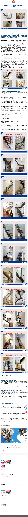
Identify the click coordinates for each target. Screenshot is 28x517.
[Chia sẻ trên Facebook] (12, 445)
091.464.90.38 (4, 457)
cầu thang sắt (19, 447)
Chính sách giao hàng (13, 492)
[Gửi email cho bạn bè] (14, 445)
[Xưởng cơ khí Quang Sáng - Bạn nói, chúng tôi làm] (14, 1)
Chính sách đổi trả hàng (4, 495)
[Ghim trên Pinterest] (15, 445)
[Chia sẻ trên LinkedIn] (17, 445)
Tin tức (14, 4)
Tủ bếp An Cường (5, 476)
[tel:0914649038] (6, 492)
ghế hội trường (4, 474)
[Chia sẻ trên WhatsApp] (10, 445)
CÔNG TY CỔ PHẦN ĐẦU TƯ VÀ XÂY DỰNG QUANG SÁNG (9, 421)
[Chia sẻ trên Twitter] (13, 445)
